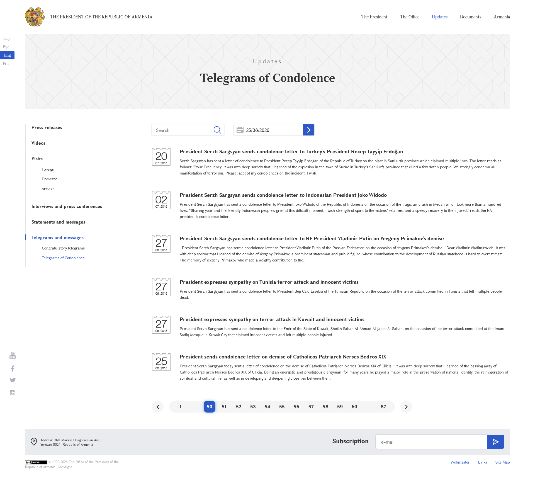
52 (238, 406)
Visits (37, 158)
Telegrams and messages (57, 237)
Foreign (48, 169)
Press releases (46, 127)
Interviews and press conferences (66, 206)
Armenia (502, 17)
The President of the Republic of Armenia (101, 17)
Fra (6, 63)
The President (374, 17)
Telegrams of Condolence (63, 257)
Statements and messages (58, 222)
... (240, 130)
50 (209, 406)
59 (340, 406)
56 (296, 406)
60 (354, 406)
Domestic (49, 178)
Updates (440, 17)
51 (224, 406)
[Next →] (406, 407)
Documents (470, 17)
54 (267, 406)
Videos (38, 143)
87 (383, 406)
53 (253, 406)
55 (282, 406)
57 (311, 406)
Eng (7, 55)
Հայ (6, 38)
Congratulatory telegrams (63, 248)
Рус (6, 46)
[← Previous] (158, 407)
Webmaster (460, 462)
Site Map (502, 462)
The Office (409, 17)
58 (326, 406)
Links (482, 462)
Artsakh (48, 188)
